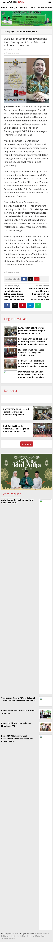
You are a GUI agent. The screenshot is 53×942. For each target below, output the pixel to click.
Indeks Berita (42, 933)
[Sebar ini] (7, 305)
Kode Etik (21, 936)
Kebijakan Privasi (8, 936)
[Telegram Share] (30, 305)
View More (26, 444)
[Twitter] (30, 279)
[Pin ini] (22, 305)
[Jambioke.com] (12, 2)
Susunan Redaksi (8, 938)
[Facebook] (24, 279)
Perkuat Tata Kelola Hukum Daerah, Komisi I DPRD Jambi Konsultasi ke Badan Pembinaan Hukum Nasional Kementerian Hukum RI (33, 366)
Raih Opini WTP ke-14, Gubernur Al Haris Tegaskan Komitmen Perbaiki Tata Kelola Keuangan (32, 341)
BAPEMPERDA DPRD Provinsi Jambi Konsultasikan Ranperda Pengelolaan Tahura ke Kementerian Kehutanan (16, 414)
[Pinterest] (36, 279)
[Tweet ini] (15, 305)
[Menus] (50, 2)
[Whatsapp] (38, 305)
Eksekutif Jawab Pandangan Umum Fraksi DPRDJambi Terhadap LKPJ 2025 (31, 352)
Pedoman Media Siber (36, 936)
